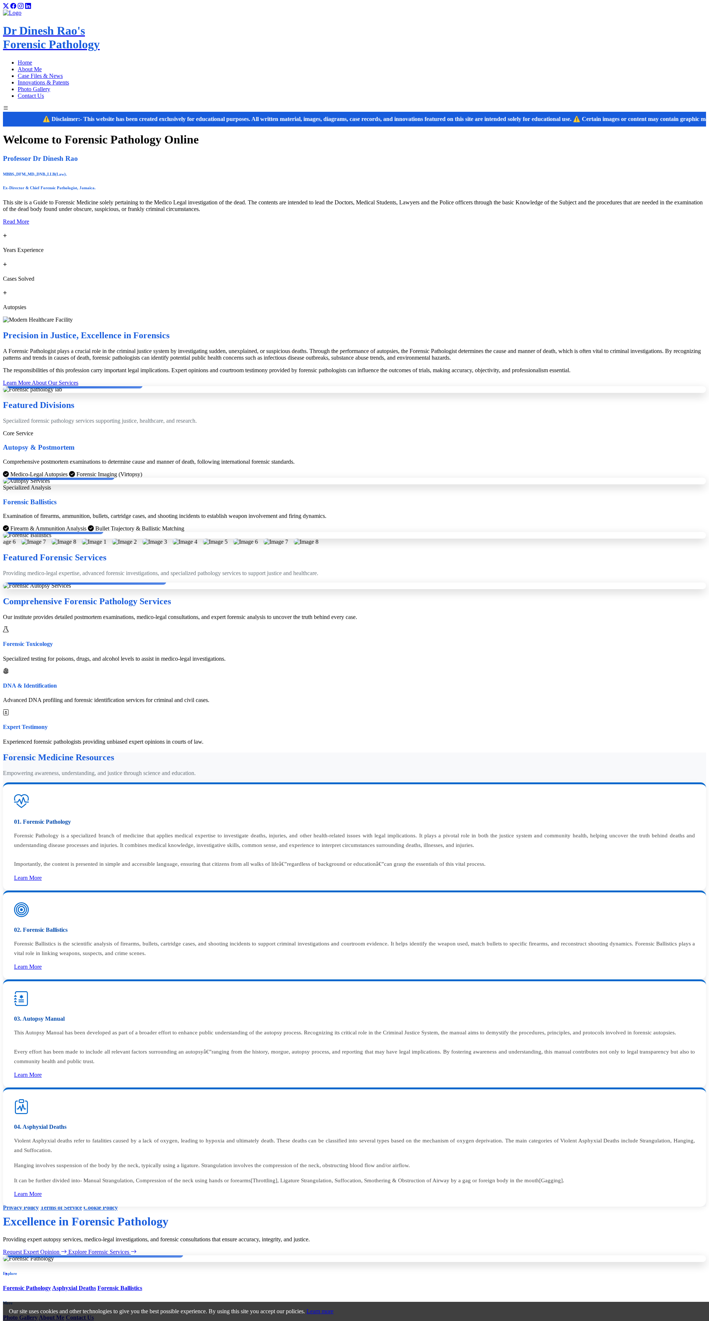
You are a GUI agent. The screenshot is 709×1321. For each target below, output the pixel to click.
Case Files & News (40, 76)
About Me (30, 69)
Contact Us (31, 96)
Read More (16, 221)
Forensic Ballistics (119, 1288)
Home (25, 62)
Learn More (28, 878)
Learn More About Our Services (40, 383)
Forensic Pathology (27, 1288)
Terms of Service (61, 1207)
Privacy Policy (21, 1207)
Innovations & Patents (43, 82)
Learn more (319, 1311)
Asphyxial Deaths (74, 1288)
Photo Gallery (34, 89)
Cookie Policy (100, 1207)
